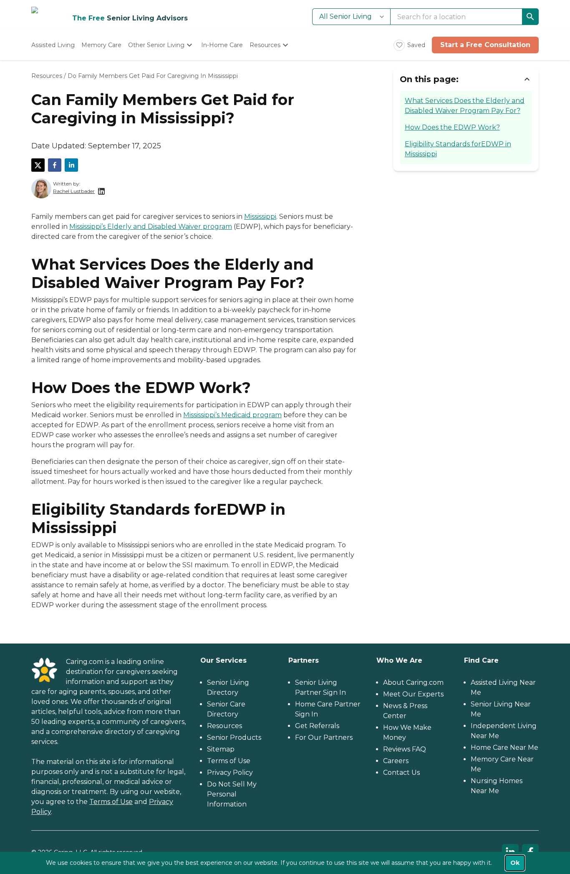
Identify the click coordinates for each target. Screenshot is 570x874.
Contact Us (401, 772)
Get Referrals (317, 726)
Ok (515, 862)
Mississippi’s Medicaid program (232, 415)
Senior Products (234, 737)
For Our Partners (324, 737)
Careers (396, 761)
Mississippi (260, 216)
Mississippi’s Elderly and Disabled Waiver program (150, 226)
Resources (46, 76)
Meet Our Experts (413, 694)
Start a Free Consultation (485, 45)
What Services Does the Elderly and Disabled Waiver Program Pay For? (465, 106)
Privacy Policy (230, 772)
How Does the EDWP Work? (452, 127)
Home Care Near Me (504, 747)
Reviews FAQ (404, 749)
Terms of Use (111, 802)
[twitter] (38, 165)
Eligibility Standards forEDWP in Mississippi (458, 149)
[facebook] (54, 165)
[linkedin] (71, 165)
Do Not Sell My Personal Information (232, 794)
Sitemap (221, 749)
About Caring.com (413, 682)
